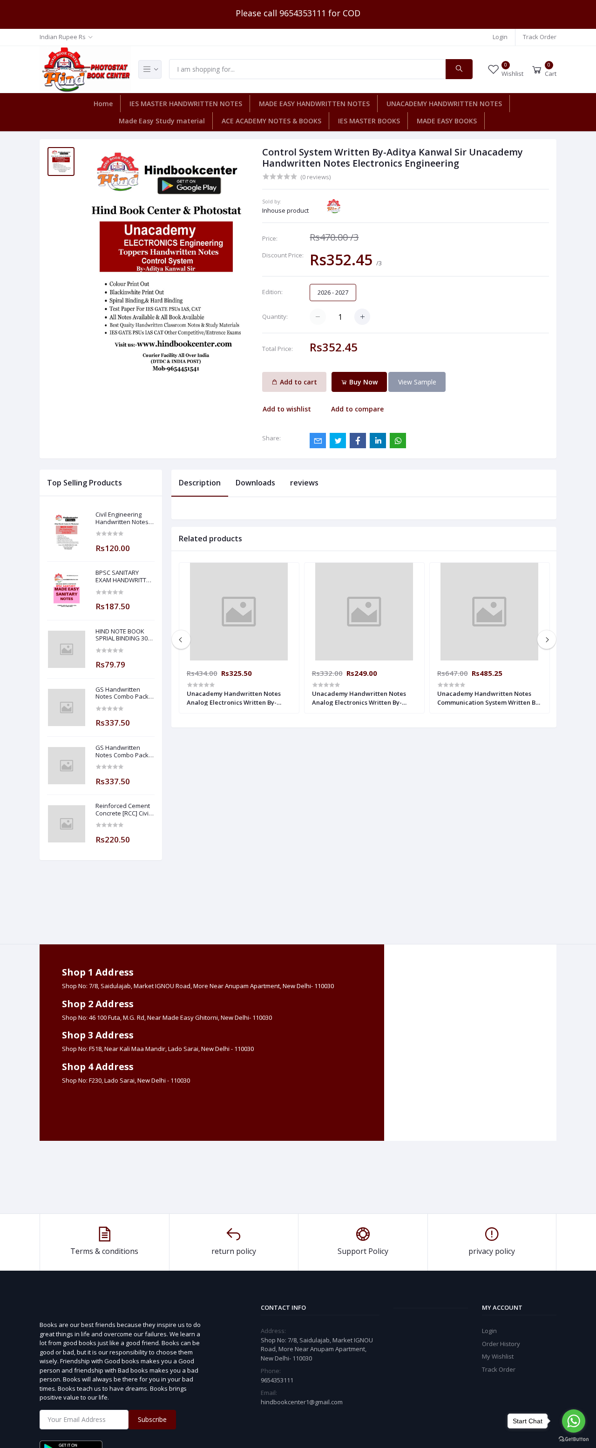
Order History (501, 1344)
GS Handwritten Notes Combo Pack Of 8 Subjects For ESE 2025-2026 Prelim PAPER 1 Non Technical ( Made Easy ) (124, 751)
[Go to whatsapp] (573, 1421)
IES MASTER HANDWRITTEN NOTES (185, 103)
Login (500, 37)
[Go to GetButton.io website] (574, 1438)
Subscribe (152, 1419)
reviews (304, 483)
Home (103, 103)
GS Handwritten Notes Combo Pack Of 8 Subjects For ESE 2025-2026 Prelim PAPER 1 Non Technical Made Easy (124, 693)
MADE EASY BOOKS (447, 120)
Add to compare (357, 408)
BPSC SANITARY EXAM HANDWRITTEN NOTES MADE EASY (124, 576)
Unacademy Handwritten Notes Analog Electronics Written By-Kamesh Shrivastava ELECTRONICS (362, 697)
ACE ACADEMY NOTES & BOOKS (271, 120)
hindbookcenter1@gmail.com (302, 1402)
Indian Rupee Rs (63, 37)
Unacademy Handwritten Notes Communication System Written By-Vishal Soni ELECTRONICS (489, 697)
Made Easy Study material (162, 120)
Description (200, 483)
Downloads (255, 483)
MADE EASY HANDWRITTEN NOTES (314, 103)
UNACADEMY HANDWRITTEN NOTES (444, 103)
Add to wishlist (287, 408)
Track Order (539, 37)
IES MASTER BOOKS (369, 120)
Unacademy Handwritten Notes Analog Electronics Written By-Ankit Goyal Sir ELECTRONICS (234, 697)
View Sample (417, 381)
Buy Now (362, 381)
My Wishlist (498, 1356)
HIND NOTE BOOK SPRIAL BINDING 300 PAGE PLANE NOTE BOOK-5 (123, 635)
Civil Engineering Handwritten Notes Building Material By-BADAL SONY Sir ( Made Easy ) (124, 518)
